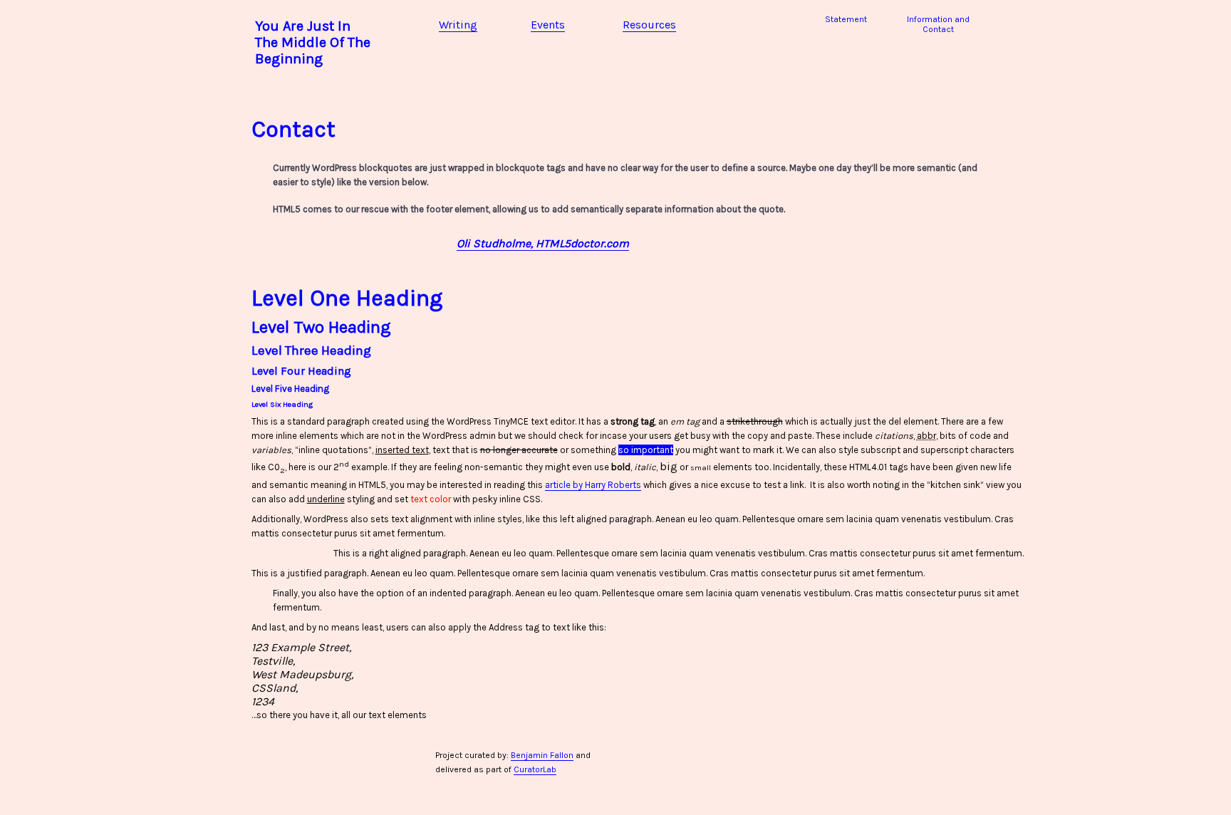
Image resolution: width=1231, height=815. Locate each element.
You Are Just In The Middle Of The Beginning (312, 42)
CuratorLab (535, 769)
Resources (649, 24)
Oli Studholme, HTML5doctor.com (543, 243)
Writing (458, 24)
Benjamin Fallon (542, 755)
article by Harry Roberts (593, 484)
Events (548, 24)
